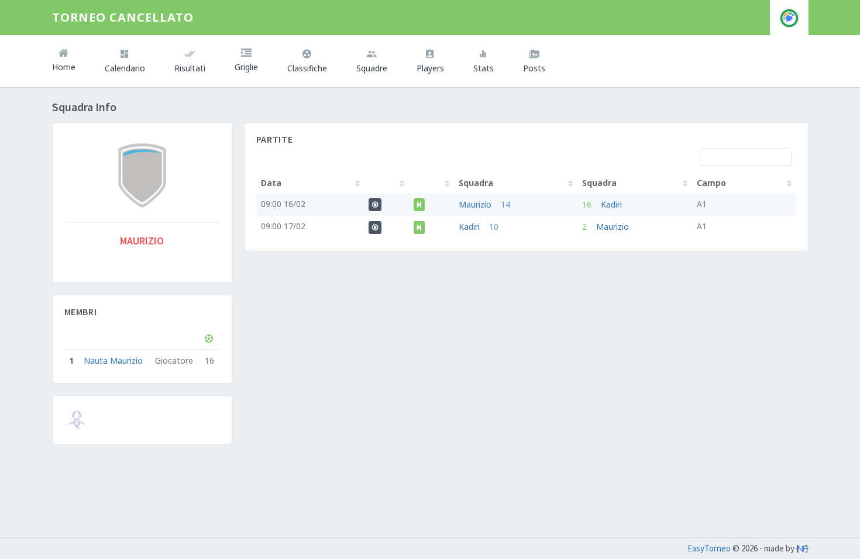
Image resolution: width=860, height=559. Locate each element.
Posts (534, 68)
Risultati (189, 68)
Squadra (476, 182)
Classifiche (307, 68)
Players (430, 68)
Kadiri (611, 204)
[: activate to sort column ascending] (387, 183)
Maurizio (475, 204)
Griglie (246, 67)
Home (63, 67)
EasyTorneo (709, 548)
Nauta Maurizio (113, 360)
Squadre (371, 68)
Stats (483, 68)
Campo (711, 182)
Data (271, 182)
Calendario (125, 68)
